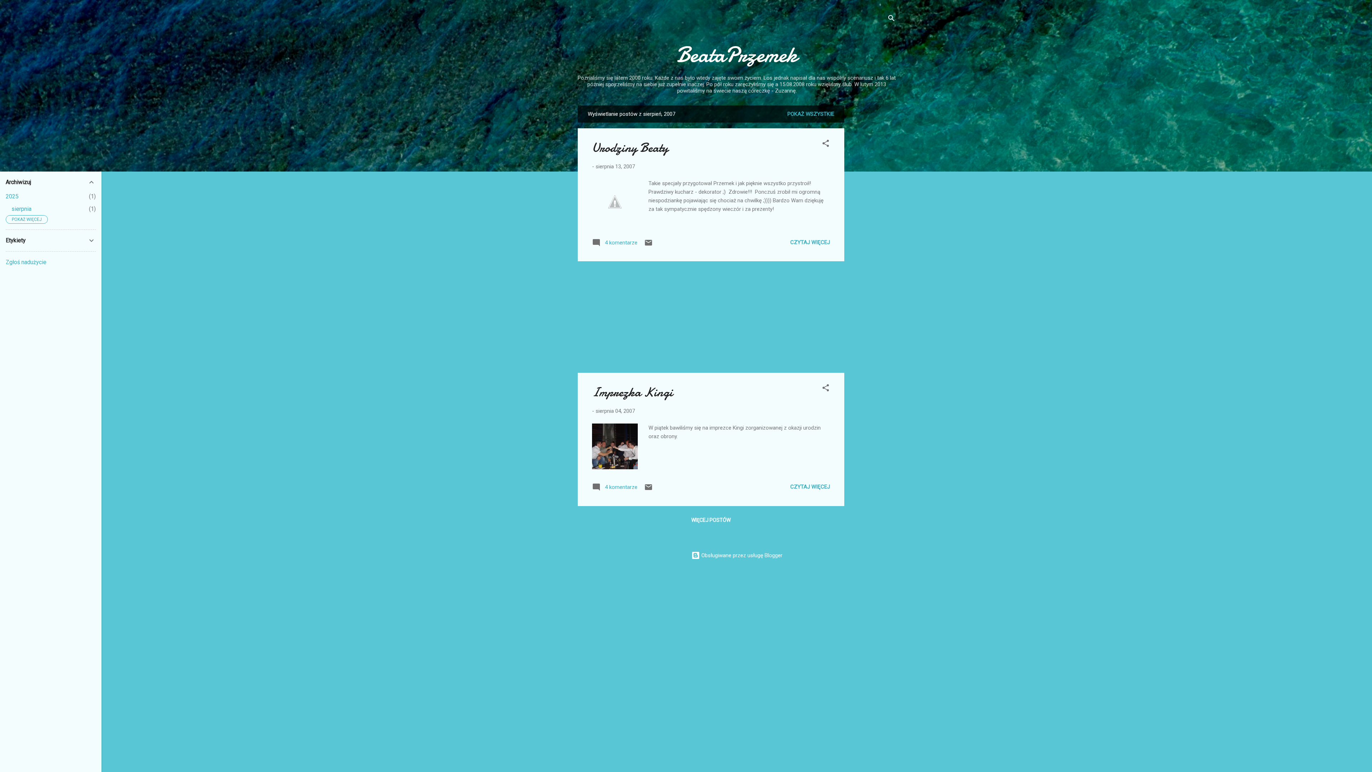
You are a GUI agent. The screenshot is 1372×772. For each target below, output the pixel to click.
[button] (825, 144)
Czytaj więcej (810, 242)
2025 (12, 196)
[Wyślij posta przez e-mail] (648, 245)
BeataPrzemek (736, 54)
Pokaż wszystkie (810, 114)
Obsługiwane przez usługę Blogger (741, 555)
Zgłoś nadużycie (26, 262)
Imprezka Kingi (632, 392)
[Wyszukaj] (891, 19)
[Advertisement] (873, 212)
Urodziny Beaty (630, 148)
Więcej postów (711, 520)
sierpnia (21, 209)
